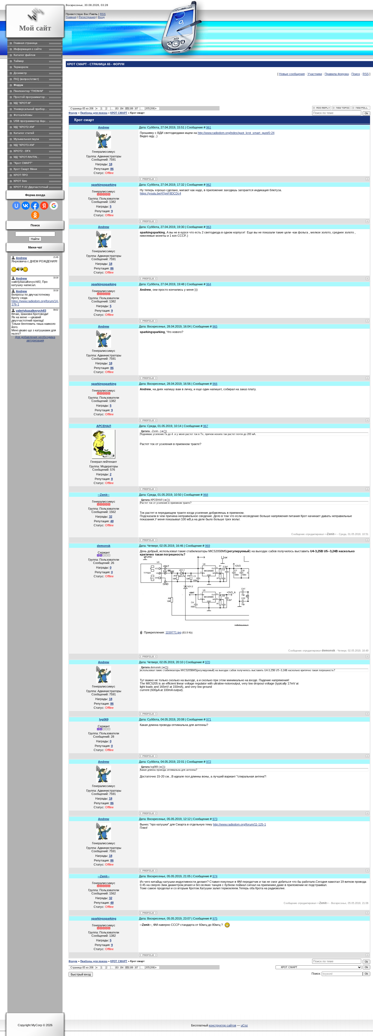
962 (208, 184)
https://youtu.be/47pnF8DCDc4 (160, 193)
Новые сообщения (292, 74)
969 (207, 545)
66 (132, 108)
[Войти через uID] (16, 206)
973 (214, 819)
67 (136, 108)
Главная (71, 17)
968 (205, 494)
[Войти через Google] (53, 205)
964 (208, 284)
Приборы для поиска (93, 113)
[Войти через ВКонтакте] (26, 206)
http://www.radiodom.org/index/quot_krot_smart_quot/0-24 (236, 132)
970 (207, 662)
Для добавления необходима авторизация (35, 338)
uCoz (244, 1025)
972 (208, 761)
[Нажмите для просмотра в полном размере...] (194, 625)
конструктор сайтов (222, 1025)
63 (117, 108)
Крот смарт (137, 113)
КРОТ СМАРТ (118, 113)
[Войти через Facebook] (35, 206)
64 (122, 108)
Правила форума (337, 74)
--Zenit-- (103, 494)
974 (214, 876)
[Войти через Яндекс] (44, 206)
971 (208, 719)
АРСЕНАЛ (103, 426)
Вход (101, 17)
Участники (314, 74)
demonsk (103, 545)
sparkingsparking (103, 184)
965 (214, 326)
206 (152, 108)
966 (214, 383)
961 (208, 127)
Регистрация (87, 17)
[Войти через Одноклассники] (35, 215)
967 (205, 426)
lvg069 (103, 719)
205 (147, 108)
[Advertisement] (168, 93)
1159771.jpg (173, 632)
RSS (103, 14)
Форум (73, 113)
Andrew (103, 127)
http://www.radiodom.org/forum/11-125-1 (239, 824)
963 (208, 227)
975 (214, 918)
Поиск (355, 74)
